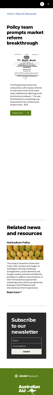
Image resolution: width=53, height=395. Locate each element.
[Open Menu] (48, 4)
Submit (26, 351)
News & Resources (26, 13)
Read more (18, 113)
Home (10, 13)
